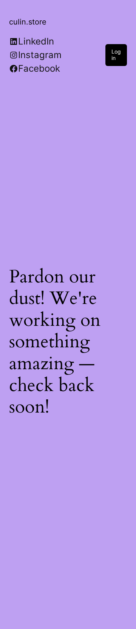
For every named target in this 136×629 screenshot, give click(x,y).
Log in (116, 54)
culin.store (27, 21)
